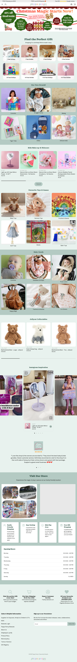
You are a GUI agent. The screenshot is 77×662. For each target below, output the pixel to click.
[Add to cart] (50, 426)
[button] (2, 4)
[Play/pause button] (26, 373)
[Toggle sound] (50, 417)
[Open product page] (13, 100)
